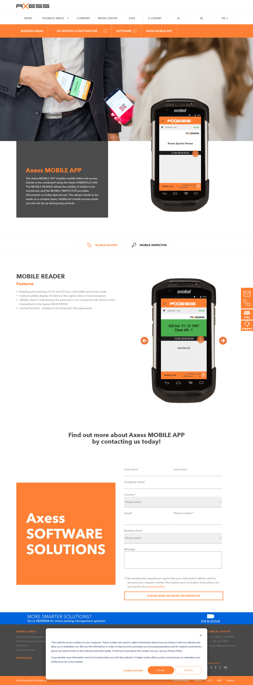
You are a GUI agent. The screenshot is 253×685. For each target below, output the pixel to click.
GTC (209, 680)
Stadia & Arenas (25, 650)
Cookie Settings (181, 680)
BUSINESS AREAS (53, 18)
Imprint (198, 680)
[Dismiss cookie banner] (200, 636)
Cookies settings (133, 670)
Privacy (230, 680)
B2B (219, 680)
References (24, 657)
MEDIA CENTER (107, 18)
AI (178, 18)
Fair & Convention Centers (31, 641)
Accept (161, 670)
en (223, 18)
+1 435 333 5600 (218, 641)
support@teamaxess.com (223, 645)
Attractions (22, 645)
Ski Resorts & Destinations (31, 636)
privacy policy (155, 586)
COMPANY (83, 18)
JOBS (131, 18)
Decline (189, 670)
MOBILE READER (106, 245)
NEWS (28, 18)
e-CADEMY (155, 18)
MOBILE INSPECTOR (153, 245)
